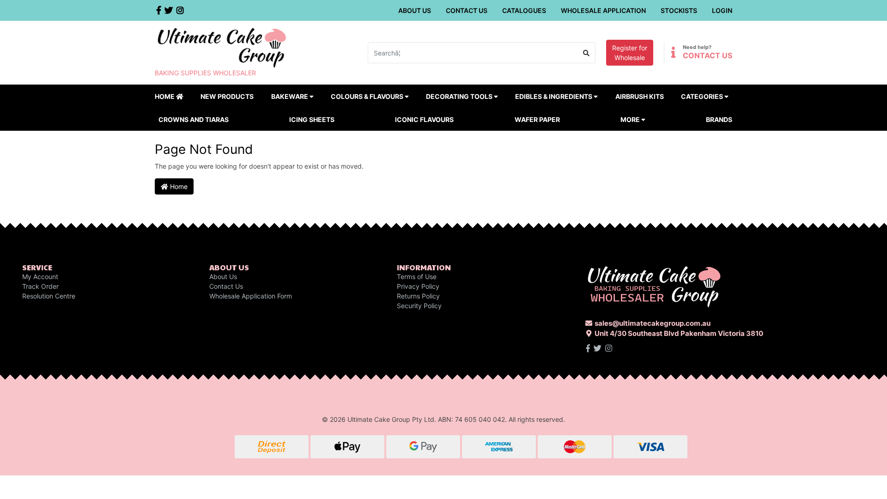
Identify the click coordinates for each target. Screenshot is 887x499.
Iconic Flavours (424, 119)
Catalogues (524, 10)
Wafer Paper (537, 119)
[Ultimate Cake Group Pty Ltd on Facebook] (588, 348)
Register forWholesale (629, 52)
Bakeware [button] (290, 96)
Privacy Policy (418, 286)
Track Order (40, 286)
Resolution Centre (48, 296)
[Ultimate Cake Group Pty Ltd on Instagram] (608, 348)
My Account (40, 276)
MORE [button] (630, 119)
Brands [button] (719, 119)
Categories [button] (702, 96)
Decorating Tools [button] (460, 96)
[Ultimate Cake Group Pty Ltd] (222, 47)
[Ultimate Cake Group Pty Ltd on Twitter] (597, 348)
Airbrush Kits (639, 96)
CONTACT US (707, 55)
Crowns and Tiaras (193, 119)
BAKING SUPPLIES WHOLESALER (205, 73)
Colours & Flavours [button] (368, 96)
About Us (414, 10)
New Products (227, 96)
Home (165, 96)
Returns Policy (418, 296)
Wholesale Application (603, 10)
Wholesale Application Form (250, 296)
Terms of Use (417, 276)
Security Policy (419, 306)
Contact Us (466, 10)
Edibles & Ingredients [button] (554, 96)
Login (722, 10)
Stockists (679, 10)
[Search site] (586, 52)
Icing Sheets (311, 119)
